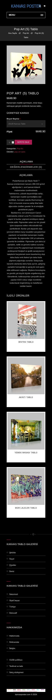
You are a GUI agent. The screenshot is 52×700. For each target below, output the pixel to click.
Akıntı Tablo (26, 397)
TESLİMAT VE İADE (16, 666)
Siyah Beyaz (14, 600)
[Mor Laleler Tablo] (26, 486)
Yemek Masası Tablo (26, 453)
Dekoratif (13, 613)
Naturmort (13, 594)
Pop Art (26, 33)
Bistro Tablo (26, 342)
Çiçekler (12, 565)
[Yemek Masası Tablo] (26, 431)
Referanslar (14, 642)
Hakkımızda (14, 636)
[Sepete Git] (44, 6)
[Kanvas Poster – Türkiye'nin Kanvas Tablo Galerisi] (26, 6)
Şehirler (12, 552)
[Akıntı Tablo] (26, 376)
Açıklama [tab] (26, 161)
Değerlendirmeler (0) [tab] (26, 167)
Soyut (11, 559)
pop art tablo (20, 152)
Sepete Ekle (23, 142)
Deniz (11, 571)
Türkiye (12, 607)
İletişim (12, 648)
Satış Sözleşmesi (16, 672)
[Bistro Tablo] (26, 320)
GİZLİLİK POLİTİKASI (16, 660)
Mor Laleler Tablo (26, 508)
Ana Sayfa (12, 33)
